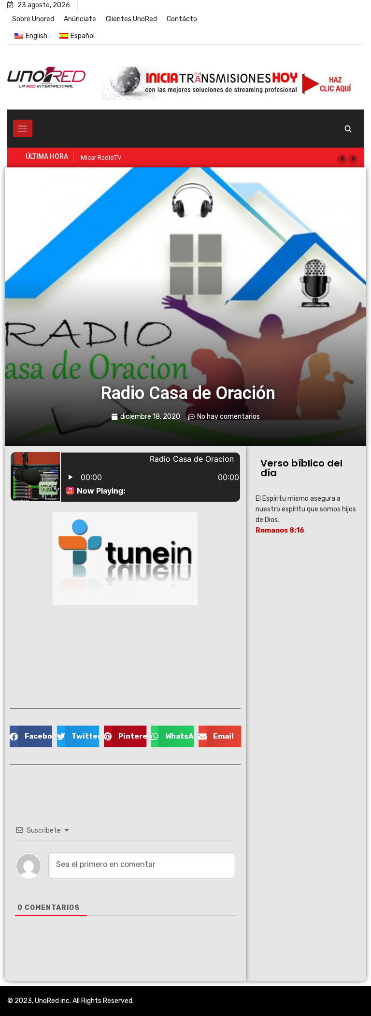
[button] (342, 159)
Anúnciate (80, 19)
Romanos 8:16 (280, 530)
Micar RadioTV (101, 157)
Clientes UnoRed (131, 19)
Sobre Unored (33, 19)
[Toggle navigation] (22, 128)
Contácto (182, 19)
